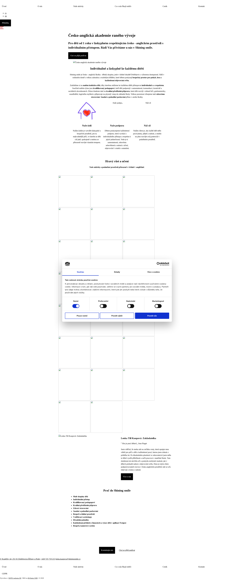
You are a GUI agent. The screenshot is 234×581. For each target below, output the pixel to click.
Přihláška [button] (5, 23)
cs (5, 13)
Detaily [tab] (117, 272)
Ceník (165, 6)
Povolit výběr (117, 316)
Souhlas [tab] (80, 272)
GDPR (4, 574)
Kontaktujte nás (107, 550)
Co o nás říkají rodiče (123, 6)
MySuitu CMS (33, 578)
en (6, 16)
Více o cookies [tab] (153, 272)
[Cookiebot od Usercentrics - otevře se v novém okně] (158, 264)
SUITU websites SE (15, 578)
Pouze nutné (82, 316)
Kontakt (201, 6)
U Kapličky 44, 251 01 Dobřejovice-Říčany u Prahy (20, 559)
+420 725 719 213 (48, 559)
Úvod (4, 6)
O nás (40, 6)
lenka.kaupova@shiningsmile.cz (68, 559)
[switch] (103, 306)
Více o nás (127, 477)
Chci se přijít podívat (78, 56)
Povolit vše (152, 316)
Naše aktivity (78, 6)
